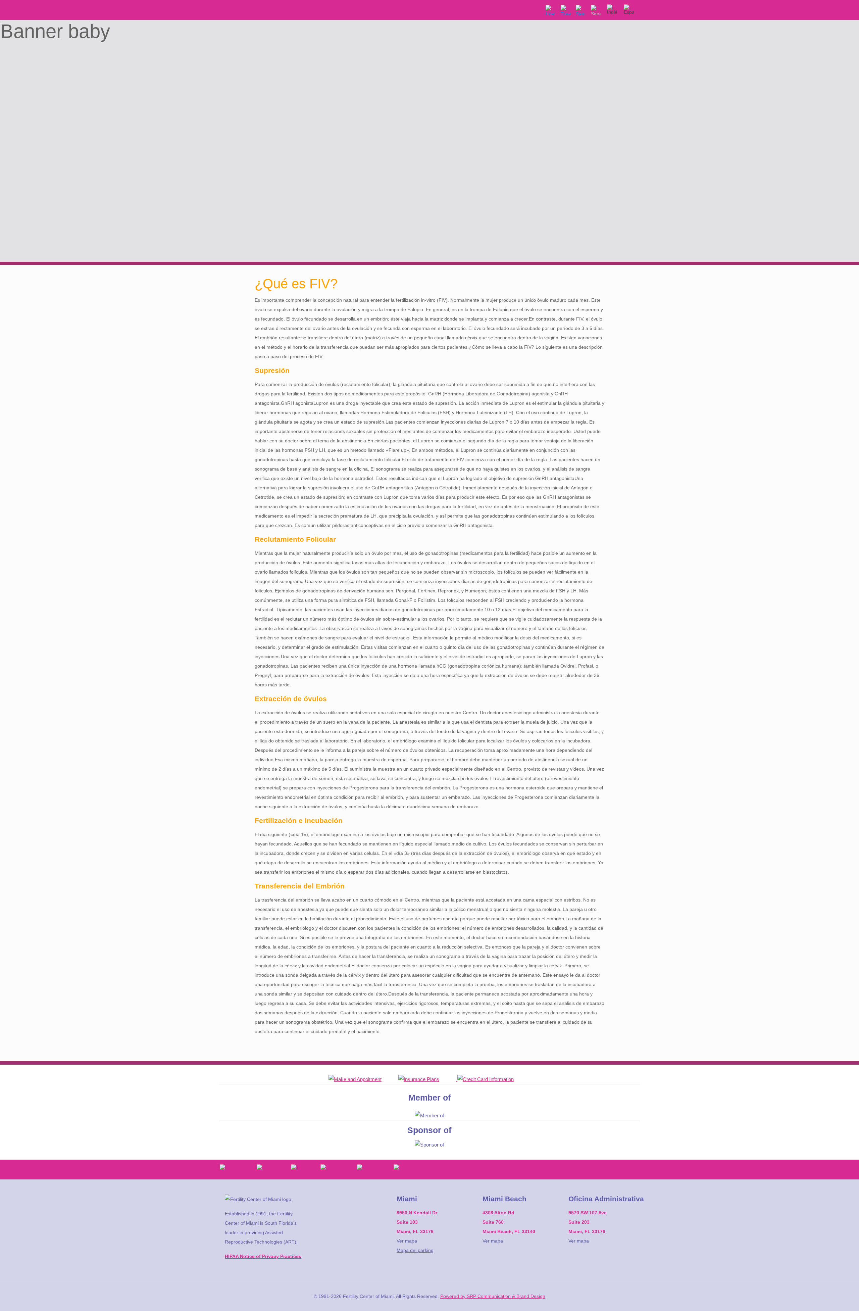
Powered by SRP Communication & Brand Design (492, 1296)
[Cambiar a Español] (628, 4)
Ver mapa (407, 1241)
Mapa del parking (415, 1250)
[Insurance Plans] (427, 1079)
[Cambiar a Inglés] (612, 4)
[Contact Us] (363, 1079)
